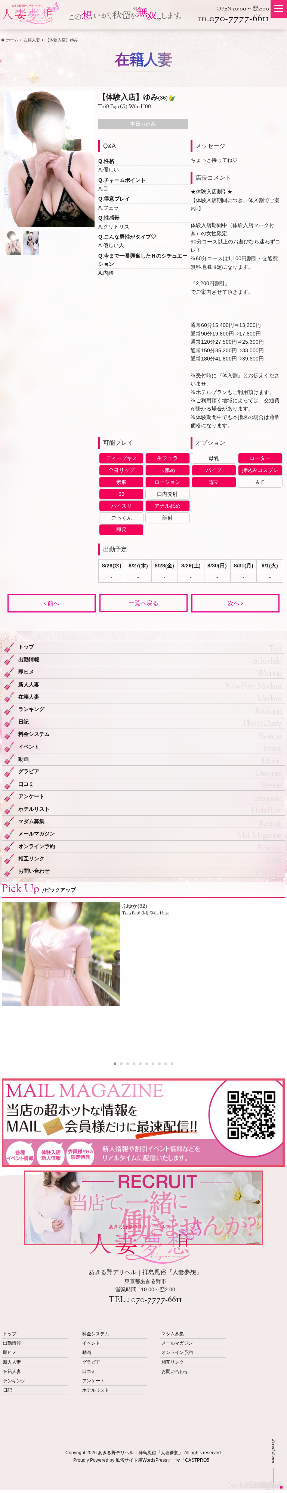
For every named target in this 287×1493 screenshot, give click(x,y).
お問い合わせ (34, 871)
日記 (23, 722)
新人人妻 (28, 684)
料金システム (34, 734)
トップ (26, 647)
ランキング (31, 709)
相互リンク (31, 859)
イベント (28, 747)
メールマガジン (36, 834)
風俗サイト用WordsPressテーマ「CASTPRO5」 (164, 1460)
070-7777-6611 (156, 1300)
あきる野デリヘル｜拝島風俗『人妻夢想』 (140, 1452)
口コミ (26, 784)
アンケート (31, 796)
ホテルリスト (34, 809)
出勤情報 (28, 659)
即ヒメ (26, 672)
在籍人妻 (28, 697)
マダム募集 (31, 821)
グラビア (28, 771)
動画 (23, 759)
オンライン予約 (36, 846)
